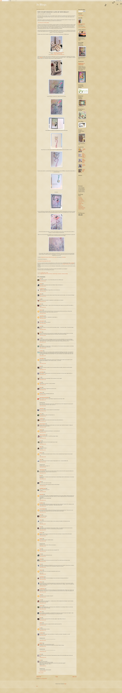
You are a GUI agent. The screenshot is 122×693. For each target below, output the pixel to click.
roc (40, 377)
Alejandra (41, 538)
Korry (40, 382)
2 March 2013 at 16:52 (43, 561)
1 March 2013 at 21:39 (43, 506)
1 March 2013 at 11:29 (43, 369)
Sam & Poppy (42, 372)
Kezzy (40, 617)
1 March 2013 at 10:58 (43, 363)
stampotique (59, 273)
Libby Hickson (42, 408)
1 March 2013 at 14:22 (43, 421)
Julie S (41, 459)
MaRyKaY (41, 643)
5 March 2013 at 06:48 (43, 635)
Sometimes (52, 54)
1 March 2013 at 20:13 (43, 485)
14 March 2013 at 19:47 (43, 651)
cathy (40, 594)
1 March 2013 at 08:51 (43, 323)
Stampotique (64, 257)
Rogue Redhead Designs (81, 207)
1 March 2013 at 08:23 (43, 318)
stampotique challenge (65, 273)
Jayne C (41, 611)
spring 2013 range (54, 273)
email (37, 686)
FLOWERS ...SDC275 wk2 (83, 150)
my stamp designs (49, 273)
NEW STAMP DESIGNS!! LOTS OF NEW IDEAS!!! (83, 161)
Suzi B (41, 326)
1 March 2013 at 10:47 (43, 355)
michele (41, 283)
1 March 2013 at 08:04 (43, 313)
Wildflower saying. (59, 53)
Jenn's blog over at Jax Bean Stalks (43, 22)
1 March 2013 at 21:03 (43, 500)
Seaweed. (62, 52)
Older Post (74, 676)
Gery (40, 660)
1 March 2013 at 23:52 (43, 517)
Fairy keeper (55, 52)
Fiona (40, 526)
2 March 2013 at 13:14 (43, 551)
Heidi (40, 475)
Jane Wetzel (41, 418)
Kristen (41, 387)
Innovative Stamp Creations (80, 203)
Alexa (40, 654)
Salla (40, 564)
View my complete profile (81, 27)
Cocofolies (41, 350)
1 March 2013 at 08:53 (43, 329)
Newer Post (38, 676)
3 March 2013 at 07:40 (43, 574)
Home (57, 676)
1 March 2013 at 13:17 (43, 394)
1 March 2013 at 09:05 (43, 335)
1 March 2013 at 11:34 (43, 374)
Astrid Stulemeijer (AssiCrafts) (44, 397)
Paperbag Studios (80, 206)
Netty (40, 366)
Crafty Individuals (80, 199)
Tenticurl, (55, 53)
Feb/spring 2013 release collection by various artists (48, 257)
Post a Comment (41, 672)
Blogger (65, 683)
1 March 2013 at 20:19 (43, 491)
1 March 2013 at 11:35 (43, 379)
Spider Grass (56, 54)
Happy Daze (80, 202)
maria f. (41, 413)
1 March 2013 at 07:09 (43, 296)
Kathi (40, 481)
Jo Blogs (41, 4)
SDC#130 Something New (83, 165)
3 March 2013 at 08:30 (43, 579)
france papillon (42, 358)
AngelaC (41, 622)
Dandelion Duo (62, 54)
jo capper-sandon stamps (43, 273)
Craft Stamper (80, 198)
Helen (40, 278)
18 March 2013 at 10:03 (43, 657)
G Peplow (41, 532)
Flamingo (59, 52)
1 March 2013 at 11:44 (43, 384)
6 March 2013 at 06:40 (43, 640)
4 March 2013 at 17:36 (43, 630)
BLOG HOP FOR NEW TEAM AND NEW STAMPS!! (83, 155)
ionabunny (41, 605)
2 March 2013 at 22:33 (43, 567)
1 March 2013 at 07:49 (43, 307)
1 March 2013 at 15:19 (43, 432)
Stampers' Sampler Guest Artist (83, 170)
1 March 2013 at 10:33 (43, 342)
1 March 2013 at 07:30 (43, 301)
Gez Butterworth (42, 288)
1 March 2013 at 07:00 (43, 291)
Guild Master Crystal (43, 488)
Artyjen (41, 446)
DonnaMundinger (42, 588)
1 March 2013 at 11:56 (43, 389)
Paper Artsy (80, 205)
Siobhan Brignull (42, 469)
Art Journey (80, 197)
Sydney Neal (41, 494)
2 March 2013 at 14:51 (43, 556)
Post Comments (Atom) (43, 678)
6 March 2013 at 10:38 (43, 646)
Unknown (41, 392)
